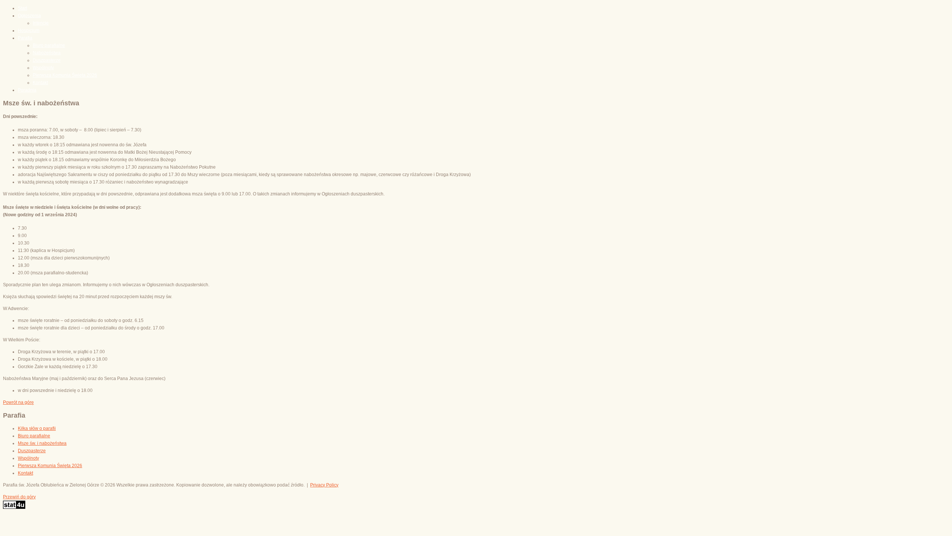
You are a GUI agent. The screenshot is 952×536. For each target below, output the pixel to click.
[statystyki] (14, 507)
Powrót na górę (18, 402)
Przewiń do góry (19, 497)
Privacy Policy (324, 485)
